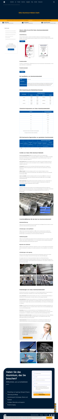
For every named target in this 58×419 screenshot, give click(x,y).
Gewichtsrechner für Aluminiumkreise (10, 39)
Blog (32, 2)
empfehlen (28, 2)
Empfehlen (9, 4)
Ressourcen (40, 2)
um (15, 2)
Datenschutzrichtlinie (34, 415)
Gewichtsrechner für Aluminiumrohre (10, 34)
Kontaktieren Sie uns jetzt (11, 49)
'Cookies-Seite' (24, 418)
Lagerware (30, 20)
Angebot (22, 41)
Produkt (18, 2)
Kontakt (35, 2)
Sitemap (41, 415)
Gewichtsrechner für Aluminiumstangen (10, 32)
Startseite (12, 2)
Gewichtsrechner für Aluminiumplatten (10, 30)
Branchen (23, 2)
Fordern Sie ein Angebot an (27, 337)
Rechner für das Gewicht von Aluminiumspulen (9, 37)
